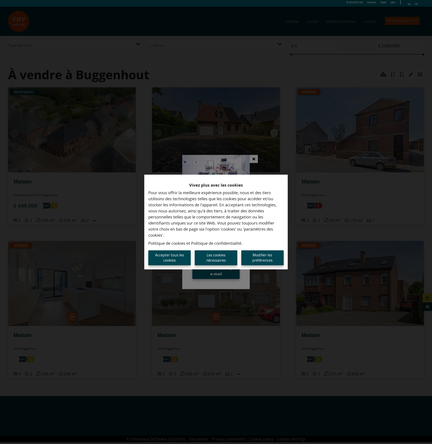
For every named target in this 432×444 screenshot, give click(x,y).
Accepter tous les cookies (169, 258)
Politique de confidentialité (216, 243)
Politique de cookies (166, 243)
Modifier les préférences (262, 258)
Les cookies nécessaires (216, 258)
